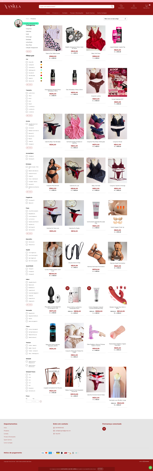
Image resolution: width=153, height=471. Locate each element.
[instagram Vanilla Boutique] (2, 1)
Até (33, 398)
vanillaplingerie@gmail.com (63, 430)
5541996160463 (59, 427)
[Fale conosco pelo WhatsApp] (150, 467)
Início (48, 13)
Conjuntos (29, 28)
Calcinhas (28, 31)
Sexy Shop (29, 45)
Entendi (100, 468)
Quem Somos (90, 13)
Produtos (55, 13)
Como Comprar (102, 13)
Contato (64, 13)
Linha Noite (29, 42)
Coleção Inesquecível (32, 47)
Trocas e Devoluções (76, 13)
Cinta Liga (28, 37)
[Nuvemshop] (144, 461)
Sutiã (27, 34)
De (26, 398)
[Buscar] (112, 6)
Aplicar (40, 401)
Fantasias (28, 39)
